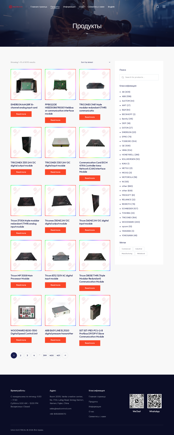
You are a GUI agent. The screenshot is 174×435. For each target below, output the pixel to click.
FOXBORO (126, 141)
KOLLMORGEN (128, 159)
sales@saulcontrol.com (60, 408)
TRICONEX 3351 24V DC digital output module (23, 164)
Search (122, 77)
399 (45, 355)
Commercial (126, 249)
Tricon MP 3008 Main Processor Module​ (22, 277)
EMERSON (126, 132)
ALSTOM (126, 101)
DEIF (124, 123)
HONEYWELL (128, 154)
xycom (125, 226)
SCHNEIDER (127, 208)
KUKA (124, 163)
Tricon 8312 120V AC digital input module (59, 277)
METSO (125, 168)
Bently (125, 118)
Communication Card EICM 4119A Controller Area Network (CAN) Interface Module (93, 167)
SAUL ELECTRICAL (18, 430)
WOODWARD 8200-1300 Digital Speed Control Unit (24, 332)
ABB (124, 96)
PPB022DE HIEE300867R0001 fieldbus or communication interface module (59, 109)
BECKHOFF (127, 114)
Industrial (139, 249)
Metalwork (141, 253)
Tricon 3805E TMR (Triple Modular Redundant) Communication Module (92, 278)
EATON (125, 127)
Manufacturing (127, 253)
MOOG (125, 172)
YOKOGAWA (127, 235)
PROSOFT (126, 195)
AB (123, 92)
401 (58, 355)
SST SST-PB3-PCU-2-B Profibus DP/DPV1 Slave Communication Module (91, 333)
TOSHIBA (126, 213)
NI (123, 181)
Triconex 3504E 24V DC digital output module (57, 222)
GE (123, 145)
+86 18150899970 (58, 414)
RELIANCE (126, 199)
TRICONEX (127, 217)
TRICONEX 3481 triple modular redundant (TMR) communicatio (92, 107)
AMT (124, 105)
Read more (21, 114)
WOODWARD (128, 222)
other (124, 186)
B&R (124, 110)
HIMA (124, 150)
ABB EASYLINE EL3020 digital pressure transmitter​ (59, 332)
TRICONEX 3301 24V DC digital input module (57, 164)
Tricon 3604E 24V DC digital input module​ (94, 222)
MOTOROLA (127, 177)
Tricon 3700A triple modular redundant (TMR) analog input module (25, 223)
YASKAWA (126, 231)
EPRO (124, 136)
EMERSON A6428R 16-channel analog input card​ (24, 106)
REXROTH (126, 204)
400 (52, 355)
